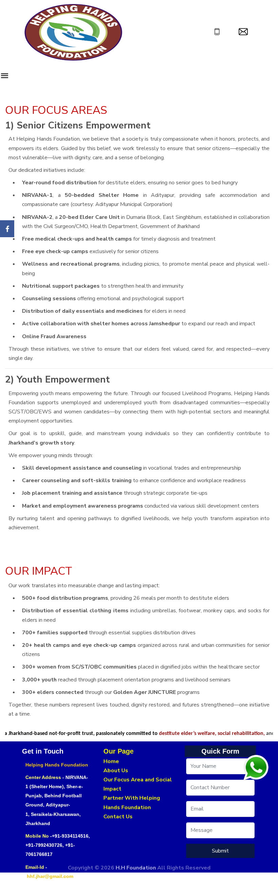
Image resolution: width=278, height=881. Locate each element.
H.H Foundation (136, 868)
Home (111, 761)
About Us (115, 770)
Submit (220, 851)
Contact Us (118, 816)
